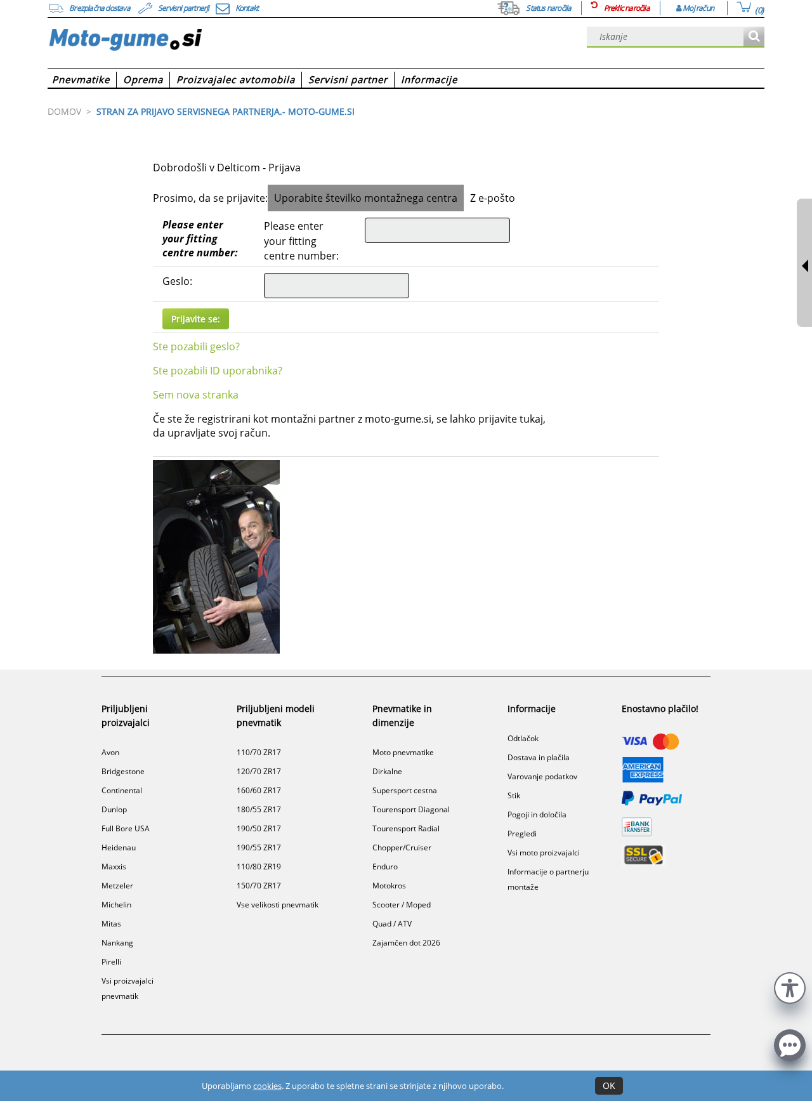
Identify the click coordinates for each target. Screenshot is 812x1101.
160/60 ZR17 (259, 790)
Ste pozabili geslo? (196, 346)
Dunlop (114, 809)
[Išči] (753, 37)
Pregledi (522, 833)
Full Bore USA (126, 828)
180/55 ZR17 (259, 809)
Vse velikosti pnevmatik (277, 904)
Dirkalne (387, 771)
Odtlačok (523, 738)
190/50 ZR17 (259, 828)
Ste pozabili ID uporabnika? (217, 371)
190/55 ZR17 (259, 847)
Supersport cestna (404, 790)
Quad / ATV (392, 923)
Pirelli (111, 961)
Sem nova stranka (196, 395)
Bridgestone (123, 771)
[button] (790, 986)
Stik (514, 795)
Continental (122, 790)
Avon (110, 752)
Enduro (385, 866)
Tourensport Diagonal (411, 809)
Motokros (389, 885)
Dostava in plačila (539, 757)
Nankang (117, 942)
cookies (267, 1085)
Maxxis (114, 866)
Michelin (116, 904)
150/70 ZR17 (259, 885)
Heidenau (119, 847)
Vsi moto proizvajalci (544, 852)
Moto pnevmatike (403, 752)
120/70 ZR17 (259, 771)
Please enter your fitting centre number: (200, 239)
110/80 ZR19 (259, 866)
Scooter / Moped (401, 904)
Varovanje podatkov (542, 776)
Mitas (111, 923)
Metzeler (117, 885)
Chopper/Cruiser (401, 847)
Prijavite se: (195, 319)
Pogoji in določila (537, 814)
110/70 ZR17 (259, 752)
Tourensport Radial (406, 828)
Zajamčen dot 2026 (406, 942)
